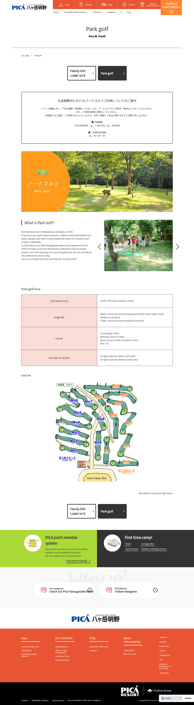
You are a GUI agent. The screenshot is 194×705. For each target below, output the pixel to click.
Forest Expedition (62, 660)
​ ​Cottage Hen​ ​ (147, 543)
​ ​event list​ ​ (163, 637)
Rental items (164, 646)
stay (24, 638)
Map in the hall (130, 654)
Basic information (132, 640)
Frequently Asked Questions (75, 12)
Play (92, 638)
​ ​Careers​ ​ (24, 700)
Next (175, 247)
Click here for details (76, 560)
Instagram (111, 12)
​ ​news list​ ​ (163, 641)
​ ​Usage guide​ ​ (129, 650)
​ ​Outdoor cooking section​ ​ (154, 548)
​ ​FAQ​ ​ (161, 659)
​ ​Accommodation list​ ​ (30, 646)
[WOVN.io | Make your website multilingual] (188, 698)
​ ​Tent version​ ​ (132, 548)
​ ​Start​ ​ (128, 543)
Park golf (93, 650)
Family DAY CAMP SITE (78, 73)
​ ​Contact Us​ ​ (97, 12)
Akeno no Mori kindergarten (61, 651)
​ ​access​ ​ (56, 12)
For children (64, 638)
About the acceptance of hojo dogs (165, 666)
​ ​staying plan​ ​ (26, 650)
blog (129, 12)
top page (25, 55)
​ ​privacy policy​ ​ (58, 700)
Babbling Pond (61, 646)
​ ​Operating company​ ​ (40, 700)
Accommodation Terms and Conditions (84, 700)
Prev (100, 247)
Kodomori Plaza (62, 656)
